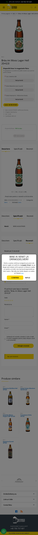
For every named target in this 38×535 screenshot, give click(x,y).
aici (22, 273)
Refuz (27, 277)
